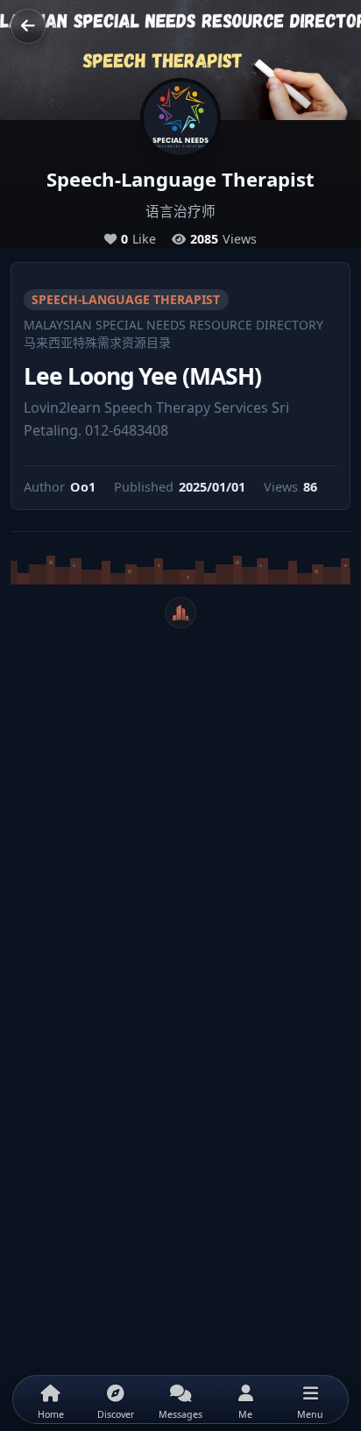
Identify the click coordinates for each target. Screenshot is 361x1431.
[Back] (28, 26)
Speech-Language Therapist (126, 299)
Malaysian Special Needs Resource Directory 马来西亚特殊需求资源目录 (173, 333)
